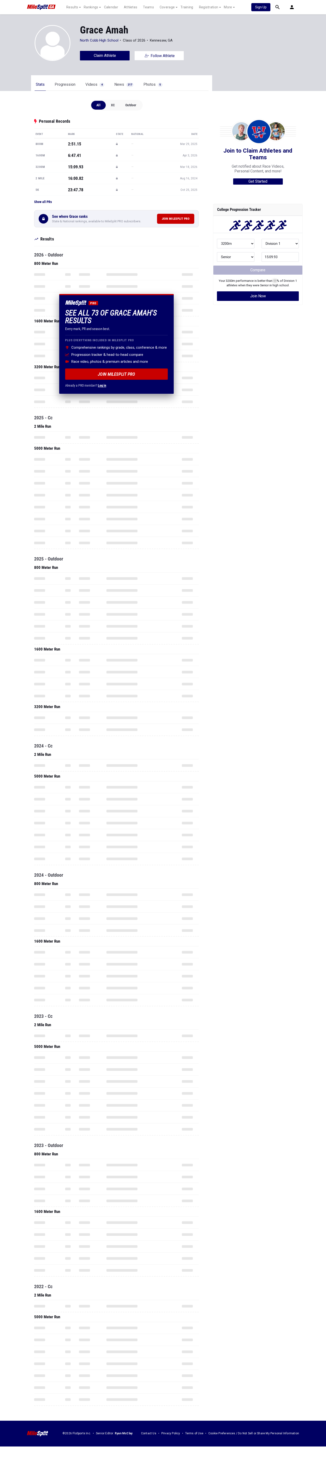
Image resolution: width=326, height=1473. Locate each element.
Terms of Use (194, 1433)
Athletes (130, 7)
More (228, 7)
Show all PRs (43, 202)
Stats (40, 84)
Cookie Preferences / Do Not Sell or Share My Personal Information (253, 1433)
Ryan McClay (123, 1433)
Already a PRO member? (85, 385)
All (98, 105)
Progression (65, 84)
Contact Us (148, 1433)
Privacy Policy (170, 1433)
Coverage (167, 7)
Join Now (258, 296)
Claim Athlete (105, 55)
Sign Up (261, 7)
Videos (94, 84)
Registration (208, 7)
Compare (257, 270)
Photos (152, 84)
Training (186, 7)
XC (113, 105)
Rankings (91, 7)
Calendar (111, 7)
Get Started (257, 181)
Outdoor (130, 105)
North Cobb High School (99, 40)
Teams (148, 7)
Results (72, 7)
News (123, 84)
